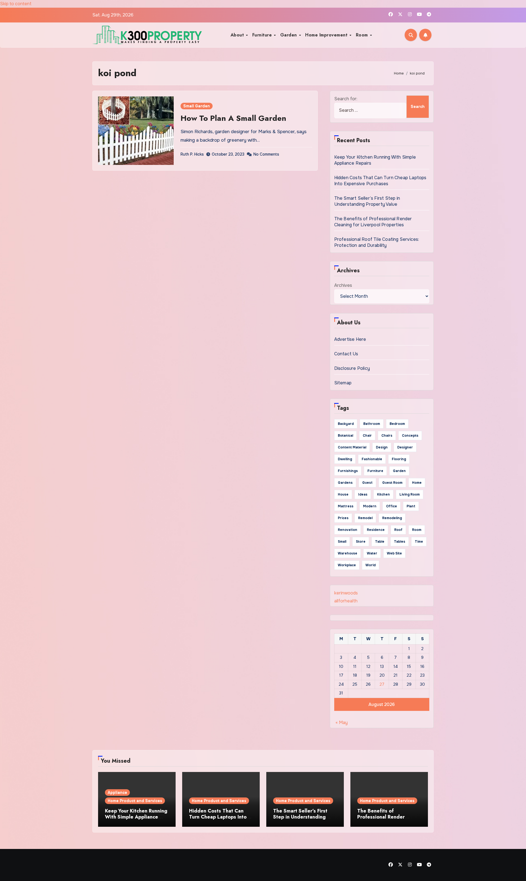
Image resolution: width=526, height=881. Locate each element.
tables (399, 541)
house (343, 494)
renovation (347, 530)
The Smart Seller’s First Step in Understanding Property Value (367, 201)
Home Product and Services (135, 800)
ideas (362, 494)
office (391, 506)
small (342, 541)
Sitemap (342, 383)
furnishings (348, 471)
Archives (343, 285)
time (419, 541)
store (360, 541)
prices (343, 518)
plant (411, 506)
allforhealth (346, 601)
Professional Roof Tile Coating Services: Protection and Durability (376, 242)
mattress (345, 506)
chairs (386, 435)
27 (381, 684)
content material (352, 447)
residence (376, 530)
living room (409, 494)
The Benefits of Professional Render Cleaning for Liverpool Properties (373, 222)
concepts (410, 435)
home (417, 482)
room (416, 530)
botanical (345, 435)
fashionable (372, 459)
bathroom (371, 424)
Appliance (117, 792)
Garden (289, 35)
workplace (347, 565)
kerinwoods (346, 593)
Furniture (262, 35)
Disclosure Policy (352, 368)
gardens (345, 482)
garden (399, 471)
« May (342, 722)
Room (363, 35)
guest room (392, 482)
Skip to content (16, 4)
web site (394, 553)
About (238, 35)
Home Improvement (327, 35)
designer (405, 447)
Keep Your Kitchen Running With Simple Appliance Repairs (136, 816)
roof (398, 530)
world (370, 565)
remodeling (392, 518)
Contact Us (346, 354)
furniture (375, 471)
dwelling (345, 459)
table (379, 541)
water (372, 553)
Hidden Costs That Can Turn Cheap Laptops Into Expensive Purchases (380, 181)
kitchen (383, 494)
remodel (365, 518)
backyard (346, 424)
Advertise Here (350, 339)
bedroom (397, 424)
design (382, 447)
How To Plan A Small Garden (233, 118)
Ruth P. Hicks (192, 154)
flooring (399, 459)
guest (367, 482)
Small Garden (196, 106)
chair (367, 435)
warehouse (347, 553)
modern (369, 506)
